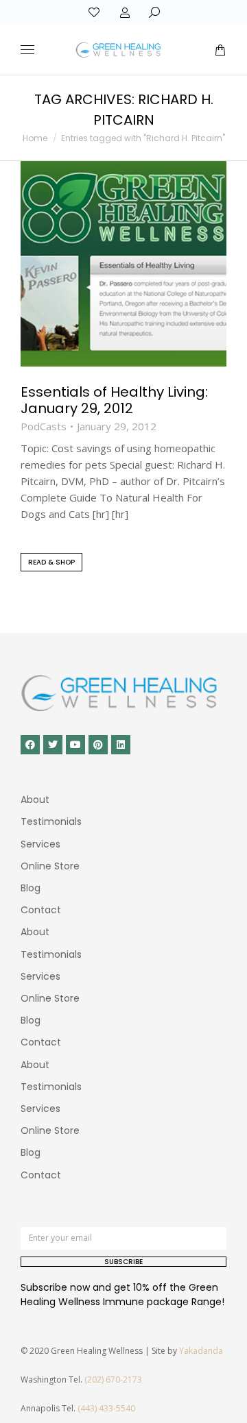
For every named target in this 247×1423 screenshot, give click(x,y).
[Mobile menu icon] (27, 50)
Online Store (50, 866)
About (35, 799)
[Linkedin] (120, 744)
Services (40, 844)
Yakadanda (201, 1351)
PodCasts (44, 426)
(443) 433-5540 (106, 1408)
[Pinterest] (98, 744)
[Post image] (123, 264)
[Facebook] (30, 744)
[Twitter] (52, 744)
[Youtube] (75, 744)
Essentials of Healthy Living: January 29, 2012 (114, 400)
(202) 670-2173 (113, 1379)
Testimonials (51, 821)
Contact (41, 910)
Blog (30, 888)
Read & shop (51, 562)
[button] (203, 11)
